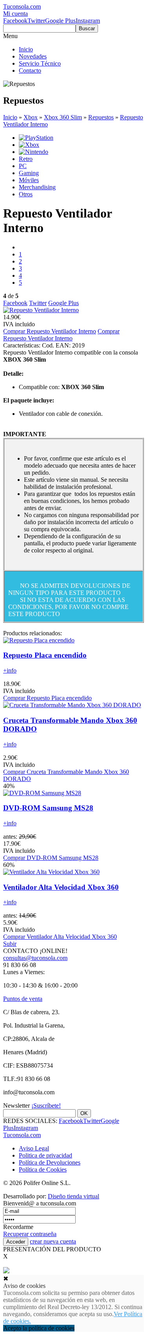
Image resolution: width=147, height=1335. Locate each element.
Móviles (29, 180)
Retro (26, 158)
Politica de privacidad (45, 1155)
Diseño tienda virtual (73, 1196)
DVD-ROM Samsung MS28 (48, 808)
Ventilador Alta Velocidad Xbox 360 (61, 887)
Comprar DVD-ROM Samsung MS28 (50, 857)
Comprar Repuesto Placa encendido (47, 698)
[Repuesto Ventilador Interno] (41, 310)
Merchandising (37, 187)
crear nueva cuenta (53, 1241)
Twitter (36, 20)
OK (84, 1113)
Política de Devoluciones (49, 1162)
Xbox (31, 117)
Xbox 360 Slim (63, 117)
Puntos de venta (22, 998)
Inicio (26, 49)
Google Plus (60, 20)
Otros (26, 194)
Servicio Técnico (40, 63)
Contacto (30, 70)
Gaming (29, 173)
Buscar (87, 28)
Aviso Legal (34, 1148)
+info (9, 670)
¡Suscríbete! (46, 1105)
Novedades (33, 56)
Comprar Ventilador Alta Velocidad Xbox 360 (60, 936)
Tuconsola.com (22, 1135)
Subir (9, 943)
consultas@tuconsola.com (35, 958)
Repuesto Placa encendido (45, 655)
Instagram (88, 20)
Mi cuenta (15, 13)
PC (23, 166)
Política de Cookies (43, 1169)
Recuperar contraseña (29, 1234)
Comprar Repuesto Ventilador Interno (49, 331)
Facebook (15, 20)
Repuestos (101, 117)
